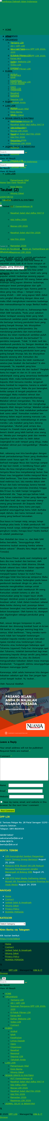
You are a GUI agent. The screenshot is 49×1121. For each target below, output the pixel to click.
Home (3, 182)
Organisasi (15, 90)
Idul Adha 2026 (18, 219)
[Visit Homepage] (18, 1)
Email (3, 791)
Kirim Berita (16, 112)
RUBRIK (9, 71)
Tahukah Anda (18, 167)
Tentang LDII (17, 42)
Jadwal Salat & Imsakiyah (18, 902)
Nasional (14, 154)
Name (4, 785)
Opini (13, 86)
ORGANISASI (11, 36)
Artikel (13, 74)
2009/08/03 (6, 196)
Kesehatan (16, 80)
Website (4, 796)
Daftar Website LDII (20, 61)
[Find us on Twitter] (1, 965)
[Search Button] (26, 152)
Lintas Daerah (17, 83)
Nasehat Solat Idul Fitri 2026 (25, 232)
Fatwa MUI (15, 58)
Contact (14, 68)
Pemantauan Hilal (19, 180)
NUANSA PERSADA (14, 912)
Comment (6, 756)
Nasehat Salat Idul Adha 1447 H (27, 213)
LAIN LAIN (10, 173)
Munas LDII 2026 (19, 226)
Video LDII (15, 64)
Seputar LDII (16, 99)
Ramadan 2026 (18, 245)
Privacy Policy (12, 908)
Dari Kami (11, 182)
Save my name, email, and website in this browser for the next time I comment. (23, 804)
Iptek (13, 77)
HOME (8, 29)
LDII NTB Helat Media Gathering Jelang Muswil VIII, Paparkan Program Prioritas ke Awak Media (27, 881)
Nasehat (14, 93)
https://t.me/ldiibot (10, 938)
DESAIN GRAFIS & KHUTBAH (19, 200)
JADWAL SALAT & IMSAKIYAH (20, 146)
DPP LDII (13, 970)
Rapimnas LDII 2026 (20, 252)
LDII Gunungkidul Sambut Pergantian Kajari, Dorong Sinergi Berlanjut (24, 858)
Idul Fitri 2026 (17, 239)
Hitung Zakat (17, 193)
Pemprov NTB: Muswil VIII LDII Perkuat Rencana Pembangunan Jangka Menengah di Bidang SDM (24, 869)
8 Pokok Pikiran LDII (20, 68)
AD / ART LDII (17, 46)
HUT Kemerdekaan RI (21, 206)
